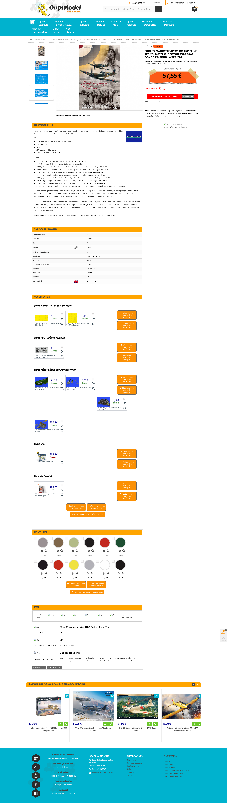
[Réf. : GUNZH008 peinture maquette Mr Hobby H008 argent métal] (92, 573)
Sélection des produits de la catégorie (127, 315)
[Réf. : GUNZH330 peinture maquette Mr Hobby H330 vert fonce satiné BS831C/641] (46, 573)
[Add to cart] (42, 551)
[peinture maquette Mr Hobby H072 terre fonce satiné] (58, 542)
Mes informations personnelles (176, 770)
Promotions (131, 760)
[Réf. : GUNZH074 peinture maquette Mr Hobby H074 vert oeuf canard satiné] (77, 551)
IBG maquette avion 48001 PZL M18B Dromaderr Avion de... (182, 729)
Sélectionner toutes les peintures (77, 585)
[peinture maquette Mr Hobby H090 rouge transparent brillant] (105, 542)
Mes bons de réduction (173, 773)
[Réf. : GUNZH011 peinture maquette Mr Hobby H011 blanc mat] (108, 573)
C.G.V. (128, 769)
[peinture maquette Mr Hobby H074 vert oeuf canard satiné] (74, 542)
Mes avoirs (168, 764)
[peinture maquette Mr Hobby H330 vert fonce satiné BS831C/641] (43, 565)
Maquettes (38, 39)
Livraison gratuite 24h (63, 763)
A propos (130, 772)
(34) (52, 614)
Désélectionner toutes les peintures (96, 585)
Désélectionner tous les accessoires (97, 507)
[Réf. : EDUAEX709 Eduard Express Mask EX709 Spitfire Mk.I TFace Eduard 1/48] (93, 324)
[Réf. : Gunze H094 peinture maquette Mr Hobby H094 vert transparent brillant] (123, 551)
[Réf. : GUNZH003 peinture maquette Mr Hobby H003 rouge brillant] (61, 573)
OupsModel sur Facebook (63, 754)
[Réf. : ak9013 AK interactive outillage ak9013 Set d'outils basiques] (62, 495)
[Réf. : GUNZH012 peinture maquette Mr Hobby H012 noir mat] (123, 573)
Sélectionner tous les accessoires (77, 507)
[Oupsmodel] (55, 8)
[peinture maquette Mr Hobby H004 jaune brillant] (74, 565)
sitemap (129, 775)
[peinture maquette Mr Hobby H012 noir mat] (120, 565)
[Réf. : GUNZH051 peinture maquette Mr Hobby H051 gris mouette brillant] (46, 551)
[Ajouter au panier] (62, 319)
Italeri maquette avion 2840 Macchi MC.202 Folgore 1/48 (48, 729)
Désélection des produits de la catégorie (128, 325)
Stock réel (63, 790)
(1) (76, 614)
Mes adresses (169, 767)
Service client (63, 772)
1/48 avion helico (92, 39)
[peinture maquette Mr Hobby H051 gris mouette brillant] (43, 542)
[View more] (60, 724)
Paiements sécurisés (63, 781)
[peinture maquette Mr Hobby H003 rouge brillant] (58, 565)
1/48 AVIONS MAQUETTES (74, 39)
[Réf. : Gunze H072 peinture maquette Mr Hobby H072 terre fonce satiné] (61, 551)
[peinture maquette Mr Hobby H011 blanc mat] (105, 565)
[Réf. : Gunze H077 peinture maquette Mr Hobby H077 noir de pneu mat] (92, 551)
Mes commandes (171, 761)
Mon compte (170, 756)
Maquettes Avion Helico (53, 39)
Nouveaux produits (134, 763)
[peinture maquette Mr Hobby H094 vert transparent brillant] (120, 542)
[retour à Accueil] (31, 39)
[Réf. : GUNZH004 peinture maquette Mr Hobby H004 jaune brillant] (77, 573)
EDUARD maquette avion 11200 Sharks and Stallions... (93, 729)
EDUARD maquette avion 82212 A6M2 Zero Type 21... (137, 729)
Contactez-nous (158, 2)
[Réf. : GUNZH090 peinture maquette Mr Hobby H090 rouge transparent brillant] (108, 551)
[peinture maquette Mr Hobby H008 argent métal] (89, 565)
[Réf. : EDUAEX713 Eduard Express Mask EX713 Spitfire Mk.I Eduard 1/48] (62, 324)
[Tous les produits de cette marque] (134, 136)
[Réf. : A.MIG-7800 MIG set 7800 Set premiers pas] (62, 462)
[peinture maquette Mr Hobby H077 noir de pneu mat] (89, 542)
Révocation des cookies (173, 776)
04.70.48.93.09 (138, 3)
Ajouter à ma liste (155, 102)
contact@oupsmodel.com (102, 772)
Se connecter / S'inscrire (183, 2)
